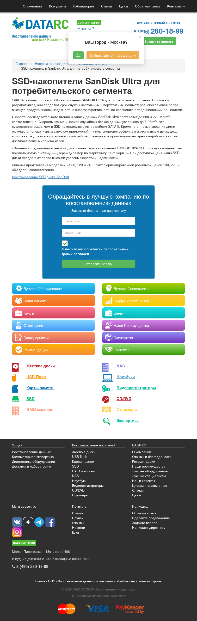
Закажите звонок (158, 41)
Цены (123, 6)
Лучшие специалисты (149, 475)
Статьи (106, 6)
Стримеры (127, 409)
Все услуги (57, 6)
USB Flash (36, 376)
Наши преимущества (148, 466)
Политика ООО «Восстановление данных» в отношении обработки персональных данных (98, 581)
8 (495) (159, 30)
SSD (30, 398)
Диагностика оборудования (33, 461)
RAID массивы (40, 409)
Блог (75, 532)
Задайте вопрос (144, 522)
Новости (78, 527)
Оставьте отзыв (144, 513)
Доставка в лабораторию (31, 466)
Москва (84, 28)
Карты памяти (40, 387)
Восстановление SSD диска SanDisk (40, 176)
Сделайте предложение (151, 517)
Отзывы (78, 522)
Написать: (140, 506)
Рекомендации (143, 461)
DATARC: (139, 445)
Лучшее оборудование (150, 471)
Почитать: (79, 506)
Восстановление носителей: (94, 445)
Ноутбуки (126, 376)
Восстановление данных (31, 451)
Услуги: (17, 445)
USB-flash (79, 456)
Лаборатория (83, 6)
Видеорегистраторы (88, 485)
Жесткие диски (40, 366)
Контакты (175, 6)
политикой (74, 248)
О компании (32, 6)
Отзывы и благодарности (151, 456)
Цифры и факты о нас (149, 485)
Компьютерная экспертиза (33, 456)
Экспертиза (128, 420)
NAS (121, 366)
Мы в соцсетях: (24, 506)
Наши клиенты (143, 480)
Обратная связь (147, 6)
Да (78, 55)
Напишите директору (148, 527)
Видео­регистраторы (136, 387)
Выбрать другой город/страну (113, 55)
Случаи (138, 490)
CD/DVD (124, 398)
